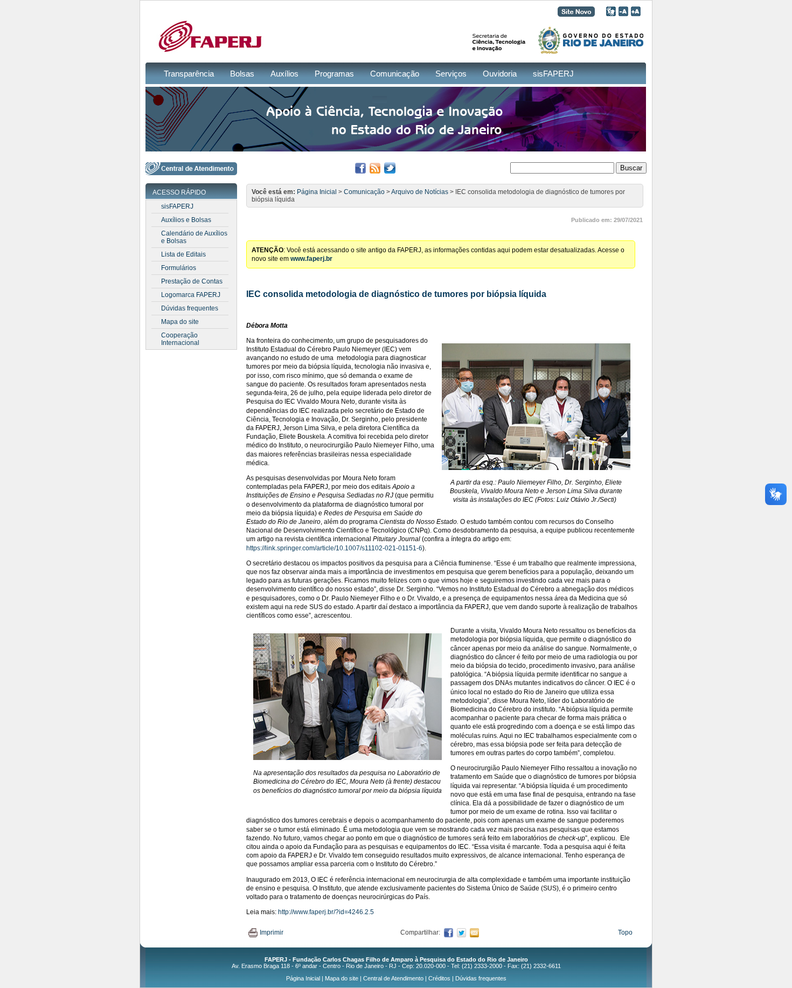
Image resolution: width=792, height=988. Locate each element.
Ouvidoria (500, 73)
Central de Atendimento (393, 978)
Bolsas (242, 73)
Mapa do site (180, 322)
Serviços (451, 73)
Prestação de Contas (192, 281)
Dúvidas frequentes (189, 308)
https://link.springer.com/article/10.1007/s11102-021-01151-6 (334, 548)
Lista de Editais (183, 254)
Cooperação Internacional (180, 339)
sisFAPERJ (553, 73)
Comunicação (394, 73)
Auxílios (284, 73)
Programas (334, 73)
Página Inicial (317, 192)
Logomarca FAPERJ (190, 295)
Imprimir (271, 932)
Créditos (439, 978)
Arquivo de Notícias (419, 192)
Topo (625, 932)
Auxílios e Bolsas (186, 220)
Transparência (189, 73)
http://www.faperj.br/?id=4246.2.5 (326, 912)
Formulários (178, 268)
